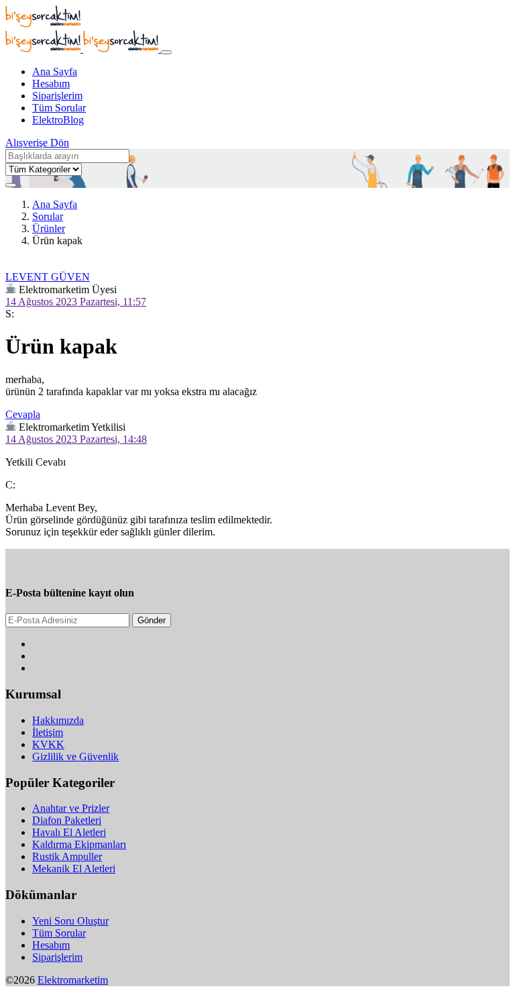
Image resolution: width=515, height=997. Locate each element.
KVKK (48, 744)
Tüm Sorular (59, 107)
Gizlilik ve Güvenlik (75, 756)
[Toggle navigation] (166, 52)
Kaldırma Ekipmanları (79, 844)
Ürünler (48, 228)
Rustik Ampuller (67, 856)
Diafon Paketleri (66, 820)
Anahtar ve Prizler (70, 808)
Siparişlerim (57, 95)
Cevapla (22, 414)
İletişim (47, 732)
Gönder (151, 620)
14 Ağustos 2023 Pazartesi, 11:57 (75, 301)
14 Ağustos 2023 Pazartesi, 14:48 (76, 439)
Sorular (47, 216)
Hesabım (51, 83)
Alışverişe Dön (37, 142)
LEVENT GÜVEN (47, 276)
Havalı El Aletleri (69, 832)
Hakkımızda (58, 720)
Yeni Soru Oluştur (70, 921)
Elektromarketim (73, 980)
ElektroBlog (58, 119)
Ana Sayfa (54, 71)
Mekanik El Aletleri (73, 868)
